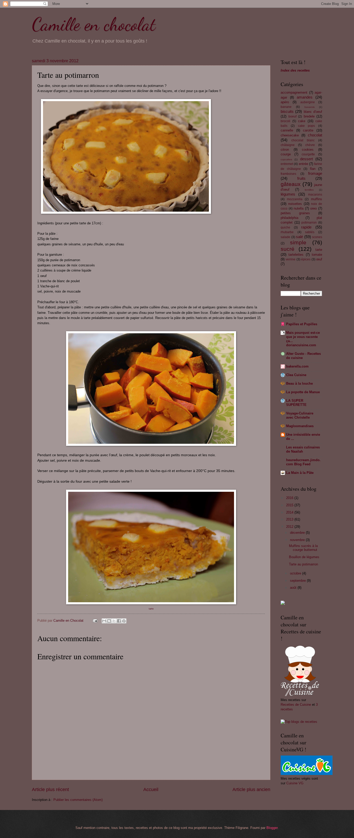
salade (285, 237)
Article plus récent (50, 789)
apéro (285, 102)
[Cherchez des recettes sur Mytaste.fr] (299, 722)
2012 (290, 527)
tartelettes (295, 255)
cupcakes (286, 159)
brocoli (285, 121)
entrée (303, 164)
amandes (305, 97)
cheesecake (290, 135)
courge (286, 154)
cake (301, 121)
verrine (290, 259)
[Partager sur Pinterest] (123, 621)
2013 (290, 519)
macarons (315, 194)
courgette (308, 154)
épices (305, 259)
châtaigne (288, 145)
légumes (288, 194)
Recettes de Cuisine (296, 705)
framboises (288, 173)
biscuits (287, 111)
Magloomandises (300, 426)
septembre (298, 581)
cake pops (306, 125)
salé (299, 236)
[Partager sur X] (114, 621)
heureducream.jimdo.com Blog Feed (303, 462)
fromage (315, 173)
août (294, 588)
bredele (309, 116)
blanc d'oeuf (313, 112)
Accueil (150, 789)
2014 (290, 512)
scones (317, 237)
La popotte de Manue (303, 392)
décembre (298, 533)
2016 (290, 498)
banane (286, 106)
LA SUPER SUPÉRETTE (296, 403)
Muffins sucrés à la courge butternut (303, 548)
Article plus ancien (251, 789)
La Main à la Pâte (300, 473)
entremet (287, 163)
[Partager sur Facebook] (119, 621)
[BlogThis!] (109, 621)
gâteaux (291, 184)
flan (312, 169)
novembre (298, 540)
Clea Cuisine (296, 375)
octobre (296, 573)
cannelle (287, 130)
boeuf (292, 116)
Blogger (272, 828)
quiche (285, 227)
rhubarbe (287, 232)
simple (298, 242)
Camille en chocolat (93, 24)
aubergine (307, 102)
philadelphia (289, 218)
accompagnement (294, 92)
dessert (306, 159)
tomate (317, 255)
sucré (287, 249)
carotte (308, 130)
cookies (308, 149)
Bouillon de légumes (304, 557)
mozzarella (294, 199)
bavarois (310, 107)
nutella (298, 208)
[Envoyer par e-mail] (104, 621)
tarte (318, 250)
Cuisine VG (294, 783)
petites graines (295, 213)
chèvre (310, 145)
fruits (301, 178)
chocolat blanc (303, 140)
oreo (313, 208)
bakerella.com (297, 366)
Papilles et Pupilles (301, 324)
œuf (319, 259)
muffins (316, 199)
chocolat (315, 135)
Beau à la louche (299, 383)
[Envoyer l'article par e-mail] (94, 620)
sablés (309, 232)
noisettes (295, 204)
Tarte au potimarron (303, 564)
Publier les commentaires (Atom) (78, 800)
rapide (306, 227)
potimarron (309, 222)
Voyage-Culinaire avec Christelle (299, 415)
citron (285, 149)
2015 (290, 505)
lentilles (309, 189)
